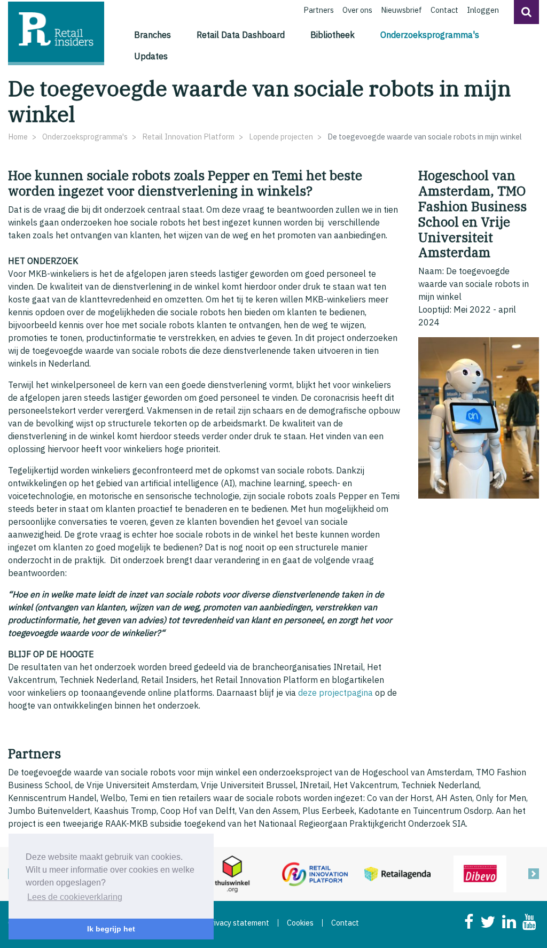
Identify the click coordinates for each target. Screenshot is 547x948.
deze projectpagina (335, 692)
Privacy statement (237, 923)
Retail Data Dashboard (241, 34)
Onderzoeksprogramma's (431, 34)
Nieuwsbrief (401, 10)
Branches (152, 34)
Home (18, 136)
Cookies (300, 923)
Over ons (357, 10)
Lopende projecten (281, 136)
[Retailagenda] (397, 873)
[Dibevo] (480, 873)
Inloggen (483, 10)
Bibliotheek (332, 34)
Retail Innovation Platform (188, 136)
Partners (318, 10)
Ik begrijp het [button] (111, 928)
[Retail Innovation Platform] (315, 873)
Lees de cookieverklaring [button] (74, 897)
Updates (151, 56)
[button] (526, 12)
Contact (444, 10)
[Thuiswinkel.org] (232, 873)
